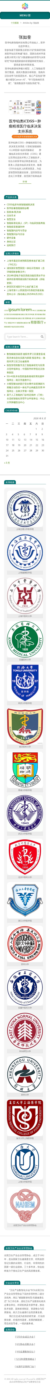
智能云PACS (12, 323)
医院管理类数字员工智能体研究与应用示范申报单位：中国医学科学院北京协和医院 (26, 369)
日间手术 (11, 215)
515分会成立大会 (25, 1336)
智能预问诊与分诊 (16, 234)
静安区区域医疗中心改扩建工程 (22, 286)
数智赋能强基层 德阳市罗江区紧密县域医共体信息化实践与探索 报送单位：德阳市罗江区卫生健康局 (26, 357)
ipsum (14, 309)
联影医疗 (37, 322)
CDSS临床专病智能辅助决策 (25, 136)
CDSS (6, 310)
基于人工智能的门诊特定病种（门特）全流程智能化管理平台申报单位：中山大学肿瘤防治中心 (26, 398)
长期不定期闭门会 (25, 1366)
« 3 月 (7, 462)
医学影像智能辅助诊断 (18, 208)
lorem (26, 309)
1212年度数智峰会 (25, 1359)
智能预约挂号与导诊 (17, 230)
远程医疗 (11, 245)
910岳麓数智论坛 (25, 1351)
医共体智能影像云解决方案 (18, 314)
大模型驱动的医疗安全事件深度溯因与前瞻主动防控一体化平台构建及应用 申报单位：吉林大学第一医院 (26, 387)
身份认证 (11, 241)
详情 (25, 181)
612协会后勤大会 (25, 1344)
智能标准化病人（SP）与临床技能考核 (26, 223)
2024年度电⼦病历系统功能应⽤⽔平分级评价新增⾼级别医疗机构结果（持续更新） (26, 279)
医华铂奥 (31, 314)
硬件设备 (11, 237)
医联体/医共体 (14, 211)
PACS (34, 310)
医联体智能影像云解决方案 (15, 318)
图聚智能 (28, 318)
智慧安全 (11, 219)
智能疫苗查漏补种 (16, 226)
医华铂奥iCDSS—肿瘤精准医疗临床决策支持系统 (25, 126)
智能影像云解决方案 (23, 323)
